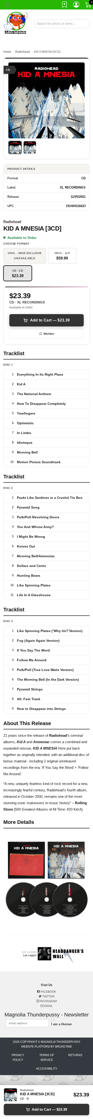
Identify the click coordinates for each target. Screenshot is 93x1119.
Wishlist (48, 333)
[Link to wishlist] (64, 5)
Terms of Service (46, 1057)
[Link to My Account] (76, 5)
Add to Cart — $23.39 (50, 320)
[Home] (15, 23)
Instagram (48, 1001)
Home (7, 51)
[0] (88, 5)
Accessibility (46, 1068)
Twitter (48, 996)
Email (48, 1006)
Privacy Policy (18, 1057)
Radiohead (22, 51)
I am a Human (61, 1024)
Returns (75, 1055)
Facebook (48, 991)
